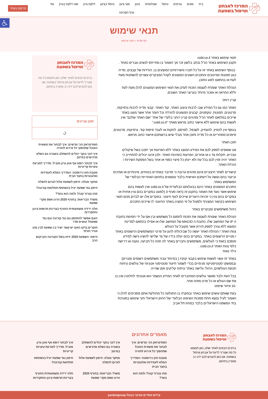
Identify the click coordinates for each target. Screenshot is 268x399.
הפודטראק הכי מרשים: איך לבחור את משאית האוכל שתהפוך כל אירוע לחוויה (149, 347)
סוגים (190, 4)
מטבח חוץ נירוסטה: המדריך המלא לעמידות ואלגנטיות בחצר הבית (148, 362)
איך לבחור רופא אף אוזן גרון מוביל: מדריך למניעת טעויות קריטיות (54, 347)
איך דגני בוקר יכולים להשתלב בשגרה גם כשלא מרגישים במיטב (100, 347)
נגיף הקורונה (126, 12)
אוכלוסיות (151, 4)
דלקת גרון (89, 4)
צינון (137, 4)
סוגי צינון (124, 4)
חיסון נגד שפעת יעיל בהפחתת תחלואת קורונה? (67, 187)
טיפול (165, 4)
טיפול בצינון (107, 4)
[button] (4, 23)
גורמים (177, 4)
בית (201, 4)
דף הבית (142, 40)
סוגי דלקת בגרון (68, 4)
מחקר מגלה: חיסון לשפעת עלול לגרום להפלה (68, 181)
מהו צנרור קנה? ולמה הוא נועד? (76, 193)
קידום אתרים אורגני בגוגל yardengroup (134, 395)
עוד (52, 4)
